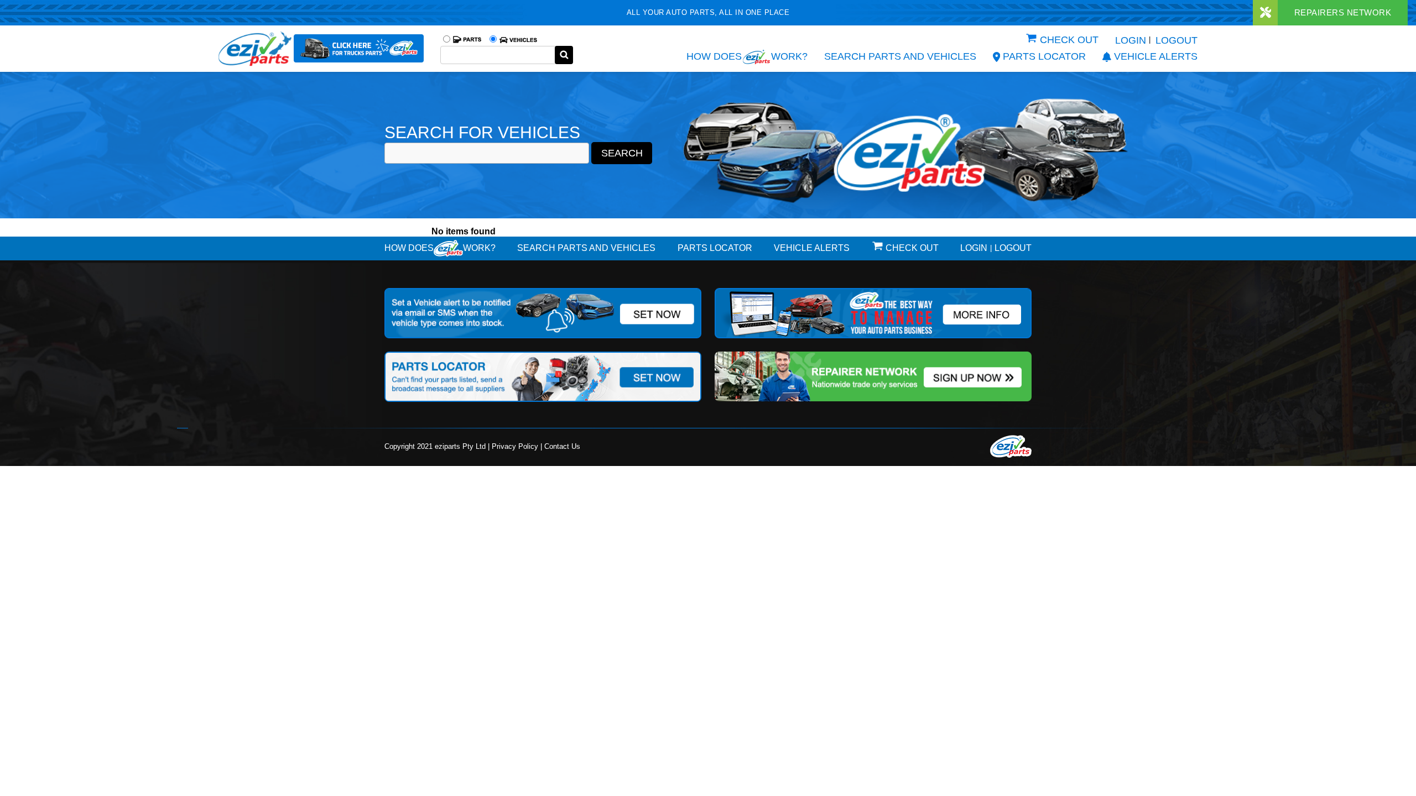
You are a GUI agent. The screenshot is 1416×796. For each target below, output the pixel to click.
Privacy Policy (515, 446)
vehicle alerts (1156, 56)
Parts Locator (1044, 56)
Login (1130, 40)
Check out (1069, 39)
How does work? (747, 56)
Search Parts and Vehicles (900, 56)
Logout (1176, 40)
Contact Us (562, 446)
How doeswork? (440, 248)
